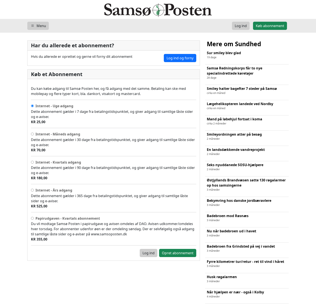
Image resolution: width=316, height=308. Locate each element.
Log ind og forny (180, 58)
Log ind (149, 253)
